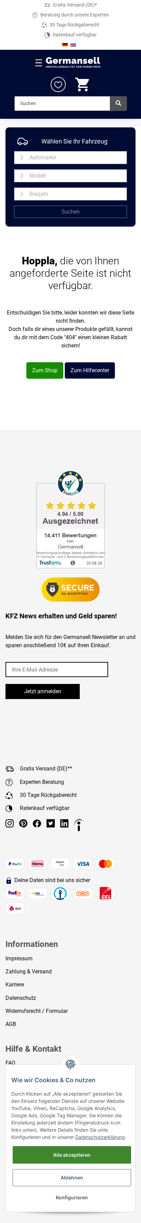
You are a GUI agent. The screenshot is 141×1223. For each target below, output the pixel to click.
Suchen (71, 211)
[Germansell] (73, 62)
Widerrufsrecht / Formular (36, 1011)
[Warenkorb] (82, 84)
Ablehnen (72, 1177)
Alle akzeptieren (72, 1155)
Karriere (14, 984)
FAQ (10, 1063)
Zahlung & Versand (28, 971)
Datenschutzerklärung (100, 1137)
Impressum (19, 958)
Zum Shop (44, 370)
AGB (10, 1024)
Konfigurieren (72, 1197)
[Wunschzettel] (58, 84)
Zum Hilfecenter (89, 370)
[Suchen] (118, 103)
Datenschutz (20, 998)
